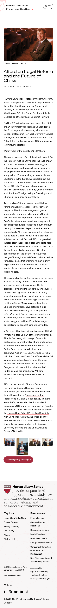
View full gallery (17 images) (18, 459)
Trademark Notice (38, 575)
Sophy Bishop (25, 86)
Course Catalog (11, 522)
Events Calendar (37, 518)
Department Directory (40, 530)
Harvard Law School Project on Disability (28, 413)
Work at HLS (9, 539)
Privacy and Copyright (40, 578)
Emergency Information (41, 542)
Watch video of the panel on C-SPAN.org (24, 150)
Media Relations (37, 534)
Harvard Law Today (17, 5)
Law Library (9, 530)
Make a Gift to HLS (38, 538)
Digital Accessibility (39, 571)
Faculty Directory (11, 526)
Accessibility (36, 568)
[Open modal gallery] (9, 442)
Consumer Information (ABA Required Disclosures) (40, 550)
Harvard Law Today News (15, 518)
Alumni (7, 535)
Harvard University (12, 575)
